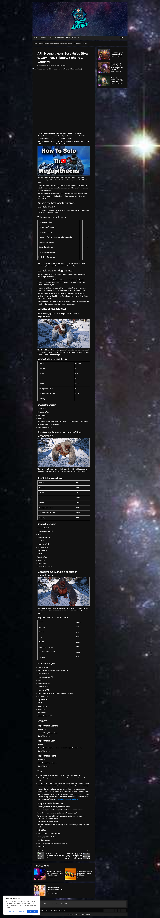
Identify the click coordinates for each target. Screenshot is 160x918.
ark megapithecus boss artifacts (66, 799)
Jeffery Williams (42, 65)
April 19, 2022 (51, 893)
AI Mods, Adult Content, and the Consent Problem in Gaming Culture (55, 873)
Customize (11, 911)
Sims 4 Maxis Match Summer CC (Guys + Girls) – (55, 889)
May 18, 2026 (51, 877)
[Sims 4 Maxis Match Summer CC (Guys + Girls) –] (40, 890)
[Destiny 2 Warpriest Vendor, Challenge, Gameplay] (104, 80)
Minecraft (43, 37)
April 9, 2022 (115, 56)
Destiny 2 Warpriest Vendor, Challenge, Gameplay (117, 80)
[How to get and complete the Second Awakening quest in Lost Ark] (104, 67)
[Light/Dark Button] (121, 37)
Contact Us (75, 37)
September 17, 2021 (52, 65)
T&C (51, 910)
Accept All (32, 911)
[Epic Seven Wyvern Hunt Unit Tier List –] (104, 54)
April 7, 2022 (115, 71)
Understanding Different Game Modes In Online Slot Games (84, 873)
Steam (50, 37)
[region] (21, 905)
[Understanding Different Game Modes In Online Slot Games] (70, 874)
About (68, 37)
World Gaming (59, 37)
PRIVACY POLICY (44, 910)
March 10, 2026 (81, 877)
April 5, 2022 (115, 83)
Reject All (21, 911)
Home (36, 37)
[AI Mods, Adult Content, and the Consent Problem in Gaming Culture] (40, 874)
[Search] (125, 37)
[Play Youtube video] (64, 161)
